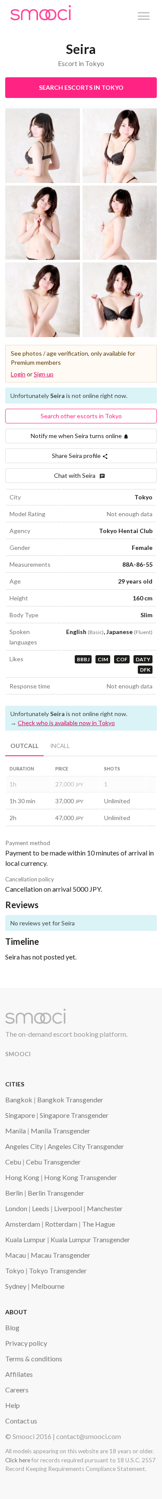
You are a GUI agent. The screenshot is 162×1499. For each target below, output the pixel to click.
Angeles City (24, 1146)
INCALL (60, 745)
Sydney (15, 1286)
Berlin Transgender (56, 1193)
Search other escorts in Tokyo (81, 416)
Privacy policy (26, 1343)
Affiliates (19, 1374)
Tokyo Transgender (58, 1270)
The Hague (98, 1224)
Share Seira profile (77, 455)
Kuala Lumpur (25, 1239)
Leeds (40, 1208)
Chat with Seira (76, 475)
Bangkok (18, 1099)
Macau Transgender (60, 1255)
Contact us (21, 1421)
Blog (12, 1327)
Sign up (44, 374)
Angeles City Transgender (86, 1146)
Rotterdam (61, 1224)
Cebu (13, 1162)
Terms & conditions (33, 1358)
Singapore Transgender (74, 1115)
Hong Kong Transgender (80, 1177)
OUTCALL (24, 745)
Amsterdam (22, 1224)
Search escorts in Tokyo (81, 87)
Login (18, 374)
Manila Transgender (60, 1131)
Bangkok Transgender (70, 1099)
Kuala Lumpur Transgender (90, 1239)
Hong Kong (22, 1177)
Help (12, 1405)
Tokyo (14, 1270)
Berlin (14, 1193)
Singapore (20, 1115)
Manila (15, 1131)
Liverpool (68, 1208)
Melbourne (47, 1286)
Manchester (105, 1208)
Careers (17, 1389)
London (16, 1208)
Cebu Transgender (53, 1162)
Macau (15, 1255)
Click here (17, 1460)
